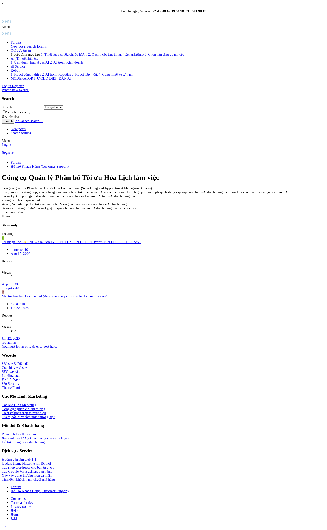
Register (7, 153)
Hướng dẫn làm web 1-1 (19, 459)
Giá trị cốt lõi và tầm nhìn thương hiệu (28, 417)
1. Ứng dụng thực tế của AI (30, 62)
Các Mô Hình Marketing (19, 405)
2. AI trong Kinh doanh (66, 62)
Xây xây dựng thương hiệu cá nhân (27, 475)
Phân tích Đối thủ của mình (21, 434)
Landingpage (11, 375)
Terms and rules (22, 502)
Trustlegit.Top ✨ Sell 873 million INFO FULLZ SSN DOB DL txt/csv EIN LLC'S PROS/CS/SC (71, 242)
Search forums (36, 46)
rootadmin (9, 342)
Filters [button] (6, 216)
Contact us (18, 498)
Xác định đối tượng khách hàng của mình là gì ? (35, 438)
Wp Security (10, 383)
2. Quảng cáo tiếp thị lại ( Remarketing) (116, 54)
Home (15, 514)
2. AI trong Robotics (56, 74)
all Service (18, 66)
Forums (16, 42)
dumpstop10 (19, 249)
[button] (6, 27)
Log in (6, 145)
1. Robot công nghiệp (26, 74)
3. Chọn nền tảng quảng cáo (164, 54)
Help (14, 510)
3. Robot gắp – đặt (85, 74)
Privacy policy (21, 506)
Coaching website (14, 367)
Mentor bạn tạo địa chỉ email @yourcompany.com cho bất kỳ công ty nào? (54, 296)
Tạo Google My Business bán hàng (27, 471)
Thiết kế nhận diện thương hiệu (24, 413)
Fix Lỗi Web (11, 379)
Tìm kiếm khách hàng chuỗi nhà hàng (28, 479)
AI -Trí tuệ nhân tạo (24, 58)
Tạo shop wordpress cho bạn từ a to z (28, 467)
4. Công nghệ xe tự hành (116, 74)
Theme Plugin (12, 387)
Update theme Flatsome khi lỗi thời (26, 463)
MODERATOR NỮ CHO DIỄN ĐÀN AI (41, 78)
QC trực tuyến (21, 50)
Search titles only (18, 112)
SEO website (11, 371)
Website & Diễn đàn (16, 363)
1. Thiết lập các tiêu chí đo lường (64, 54)
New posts (18, 46)
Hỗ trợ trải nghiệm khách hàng (23, 442)
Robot (15, 70)
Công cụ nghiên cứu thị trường (23, 409)
